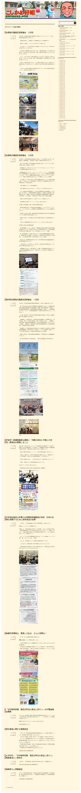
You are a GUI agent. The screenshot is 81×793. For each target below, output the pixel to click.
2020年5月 (61, 97)
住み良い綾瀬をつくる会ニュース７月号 (66, 48)
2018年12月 (61, 105)
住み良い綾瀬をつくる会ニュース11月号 (66, 53)
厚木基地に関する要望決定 (17, 729)
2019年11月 (61, 99)
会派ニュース (61, 124)
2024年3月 (61, 69)
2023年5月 (61, 77)
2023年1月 (61, 83)
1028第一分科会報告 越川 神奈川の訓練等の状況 (31, 204)
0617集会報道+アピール (24, 724)
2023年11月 (61, 72)
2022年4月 (61, 85)
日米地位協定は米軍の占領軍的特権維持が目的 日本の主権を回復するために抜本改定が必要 (30, 518)
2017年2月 (61, 112)
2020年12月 (61, 92)
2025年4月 (61, 64)
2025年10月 (61, 60)
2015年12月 (61, 117)
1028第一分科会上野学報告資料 (26, 225)
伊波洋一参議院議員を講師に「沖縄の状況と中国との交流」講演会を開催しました (67, 36)
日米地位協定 (61, 127)
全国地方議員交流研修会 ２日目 (19, 155)
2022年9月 (61, 84)
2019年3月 (61, 101)
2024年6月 (61, 67)
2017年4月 (61, 109)
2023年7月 (61, 75)
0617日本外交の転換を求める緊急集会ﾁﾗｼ (28, 764)
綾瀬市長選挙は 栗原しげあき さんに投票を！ (26, 633)
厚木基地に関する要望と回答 (64, 43)
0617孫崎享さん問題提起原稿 (26, 778)
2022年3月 (61, 87)
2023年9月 (61, 73)
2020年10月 (61, 93)
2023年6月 (61, 76)
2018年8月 (61, 107)
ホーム (74, 20)
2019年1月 (61, 104)
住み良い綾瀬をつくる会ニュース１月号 (66, 51)
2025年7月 (61, 63)
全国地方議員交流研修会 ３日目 (19, 32)
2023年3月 (61, 80)
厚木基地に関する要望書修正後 (26, 750)
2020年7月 (61, 96)
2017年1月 (61, 113)
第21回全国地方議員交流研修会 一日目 (22, 299)
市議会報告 (61, 126)
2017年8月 (61, 108)
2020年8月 (61, 95)
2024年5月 (61, 68)
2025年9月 (61, 61)
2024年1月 (61, 71)
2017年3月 (61, 111)
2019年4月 (61, 100)
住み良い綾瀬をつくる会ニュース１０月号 (67, 45)
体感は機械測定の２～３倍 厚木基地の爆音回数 (67, 40)
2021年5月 (61, 91)
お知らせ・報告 (62, 123)
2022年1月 (61, 88)
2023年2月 (61, 81)
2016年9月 (61, 115)
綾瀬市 (60, 130)
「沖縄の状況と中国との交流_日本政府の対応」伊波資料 (32, 468)
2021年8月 (61, 89)
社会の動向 (12, 38)
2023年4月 (61, 79)
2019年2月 (61, 103)
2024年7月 (61, 65)
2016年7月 (61, 116)
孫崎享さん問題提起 (14, 769)
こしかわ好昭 (12, 35)
